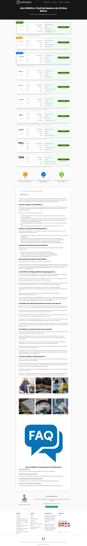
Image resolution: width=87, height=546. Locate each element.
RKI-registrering (39, 336)
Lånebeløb (61, 2)
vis (28, 194)
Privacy (59, 515)
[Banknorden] (18, 2)
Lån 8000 (18, 515)
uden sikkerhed (25, 307)
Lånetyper (54, 2)
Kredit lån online (33, 522)
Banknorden (25, 2)
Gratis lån (32, 515)
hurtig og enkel (53, 278)
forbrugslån (30, 207)
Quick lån (32, 517)
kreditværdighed (52, 223)
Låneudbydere (67, 2)
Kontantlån (32, 520)
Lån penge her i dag (47, 2)
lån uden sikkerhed (45, 319)
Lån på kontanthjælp (34, 518)
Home (20, 191)
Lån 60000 (18, 517)
